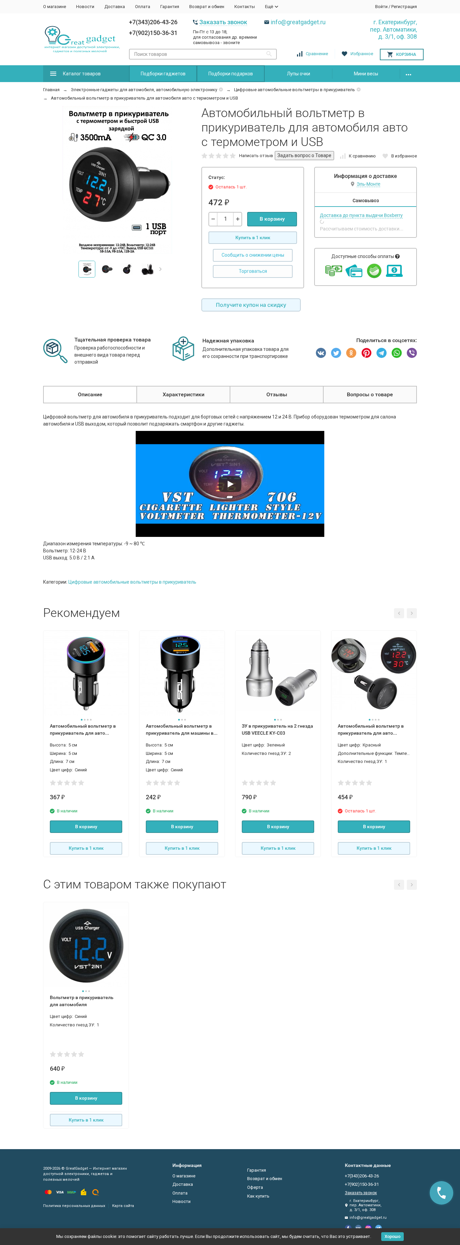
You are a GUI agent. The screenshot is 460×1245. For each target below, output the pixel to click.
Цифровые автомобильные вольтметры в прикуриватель (294, 89)
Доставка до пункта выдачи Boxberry (361, 215)
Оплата (142, 6)
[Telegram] (381, 353)
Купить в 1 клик (252, 237)
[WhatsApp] (397, 353)
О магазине (54, 6)
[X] (336, 353)
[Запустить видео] (230, 484)
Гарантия (169, 6)
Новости (85, 6)
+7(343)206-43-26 (153, 22)
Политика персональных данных (74, 1206)
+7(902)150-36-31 (153, 32)
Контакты (244, 6)
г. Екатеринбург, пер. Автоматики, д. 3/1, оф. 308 (393, 29)
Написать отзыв (256, 155)
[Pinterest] (366, 353)
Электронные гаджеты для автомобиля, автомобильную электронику (144, 89)
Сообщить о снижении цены (253, 255)
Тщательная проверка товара (112, 339)
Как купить (258, 1196)
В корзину (272, 219)
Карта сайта (123, 1206)
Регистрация (404, 6)
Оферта (255, 1187)
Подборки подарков (230, 73)
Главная (51, 89)
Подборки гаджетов (163, 73)
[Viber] (412, 353)
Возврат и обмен (206, 6)
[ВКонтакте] (321, 353)
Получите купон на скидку (251, 304)
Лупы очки (298, 73)
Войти (381, 6)
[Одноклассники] (351, 353)
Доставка (114, 6)
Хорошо (392, 1236)
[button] (160, 269)
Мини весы (366, 73)
